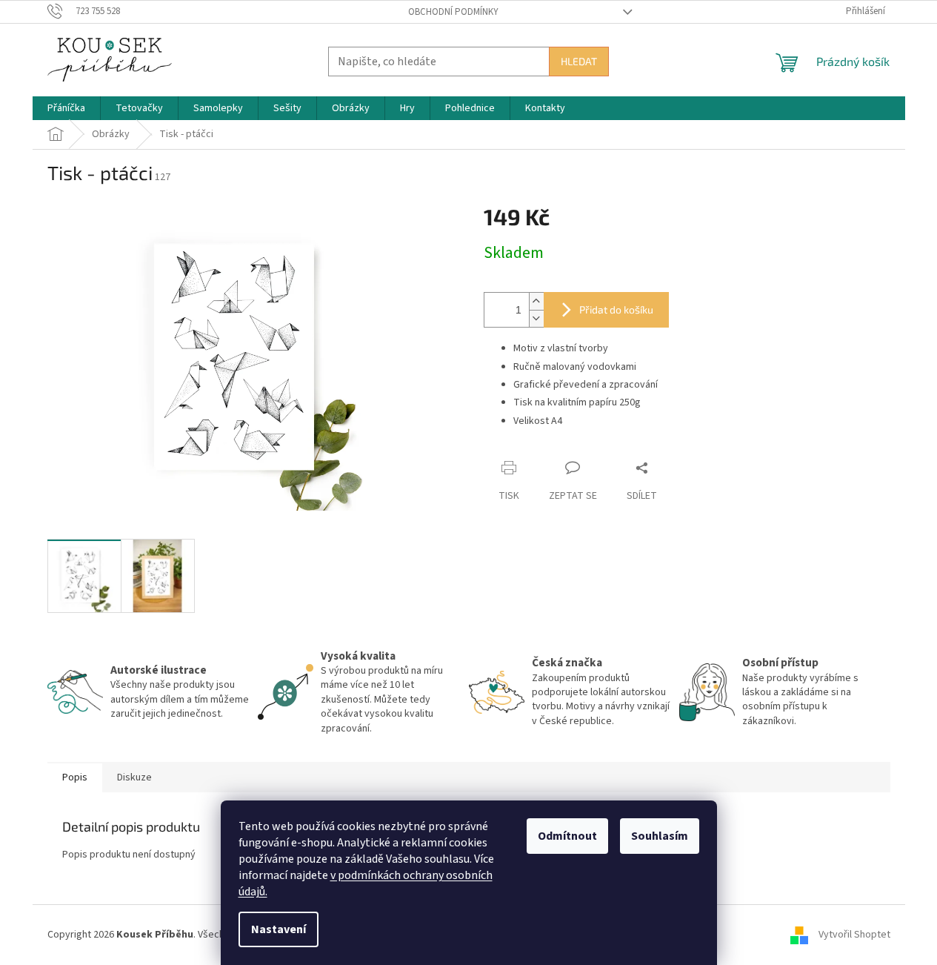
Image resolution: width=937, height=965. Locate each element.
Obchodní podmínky (453, 12)
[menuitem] (66, 108)
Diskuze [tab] (134, 777)
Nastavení (278, 929)
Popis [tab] (74, 777)
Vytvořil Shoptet (854, 934)
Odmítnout (567, 836)
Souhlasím (659, 836)
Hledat (579, 61)
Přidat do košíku (616, 309)
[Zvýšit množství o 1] (536, 301)
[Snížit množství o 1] (536, 318)
